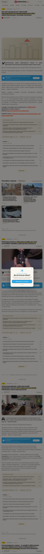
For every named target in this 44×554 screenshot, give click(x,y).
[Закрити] (32, 269)
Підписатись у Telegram (22, 281)
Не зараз (22, 284)
